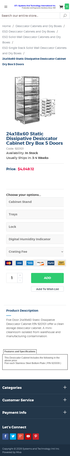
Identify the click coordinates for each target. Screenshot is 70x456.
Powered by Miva (11, 452)
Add (47, 278)
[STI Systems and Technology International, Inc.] (35, 6)
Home (6, 26)
